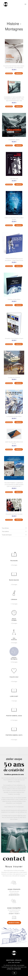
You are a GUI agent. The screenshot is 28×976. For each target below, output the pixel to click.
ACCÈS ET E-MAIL (14, 923)
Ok (14, 973)
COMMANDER (19, 73)
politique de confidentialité (14, 969)
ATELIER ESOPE (14, 962)
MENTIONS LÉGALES (14, 960)
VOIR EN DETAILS (9, 73)
